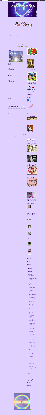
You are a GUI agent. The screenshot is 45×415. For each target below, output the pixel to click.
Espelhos (30, 343)
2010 (29, 385)
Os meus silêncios (31, 290)
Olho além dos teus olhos (32, 298)
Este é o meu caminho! (32, 342)
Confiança (30, 357)
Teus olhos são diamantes (32, 280)
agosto (30, 274)
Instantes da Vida (31, 334)
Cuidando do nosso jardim (32, 291)
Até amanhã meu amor (32, 320)
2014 (29, 265)
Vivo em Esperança (31, 300)
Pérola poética (31, 362)
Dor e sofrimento (31, 366)
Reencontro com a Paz (32, 301)
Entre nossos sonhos (25, 35)
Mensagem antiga (24, 134)
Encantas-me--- (31, 356)
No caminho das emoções (12, 35)
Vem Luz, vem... (31, 312)
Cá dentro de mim (31, 352)
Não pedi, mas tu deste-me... (32, 330)
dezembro (30, 268)
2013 (29, 267)
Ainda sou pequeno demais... (32, 319)
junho (30, 374)
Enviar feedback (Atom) (14, 136)
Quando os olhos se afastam (32, 294)
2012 (29, 382)
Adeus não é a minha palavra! (32, 284)
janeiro (30, 380)
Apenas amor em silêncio (32, 287)
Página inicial (17, 134)
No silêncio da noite (31, 305)
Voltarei (29, 237)
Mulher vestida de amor (32, 297)
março (30, 377)
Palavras (30, 349)
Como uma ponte (31, 293)
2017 (29, 261)
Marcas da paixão (31, 286)
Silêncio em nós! (31, 327)
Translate (33, 140)
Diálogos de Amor (18, 35)
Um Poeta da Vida (31, 328)
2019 (29, 258)
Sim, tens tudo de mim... (32, 325)
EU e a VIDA (31, 311)
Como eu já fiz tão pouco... (32, 345)
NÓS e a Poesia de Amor (31, 248)
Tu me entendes (31, 353)
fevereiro (30, 379)
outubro (30, 271)
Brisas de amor (31, 304)
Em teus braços (31, 338)
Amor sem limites (30, 224)
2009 (29, 386)
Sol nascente (30, 359)
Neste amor (30, 360)
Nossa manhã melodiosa (32, 307)
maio (30, 376)
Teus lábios (30, 371)
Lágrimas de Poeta (31, 339)
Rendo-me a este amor (32, 317)
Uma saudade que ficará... (32, 346)
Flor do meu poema (31, 275)
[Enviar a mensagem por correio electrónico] (23, 106)
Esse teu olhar (31, 350)
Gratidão (30, 370)
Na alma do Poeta (31, 331)
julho (30, 373)
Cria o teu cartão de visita (30, 101)
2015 (29, 264)
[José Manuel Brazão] (28, 100)
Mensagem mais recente (11, 134)
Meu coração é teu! (31, 363)
